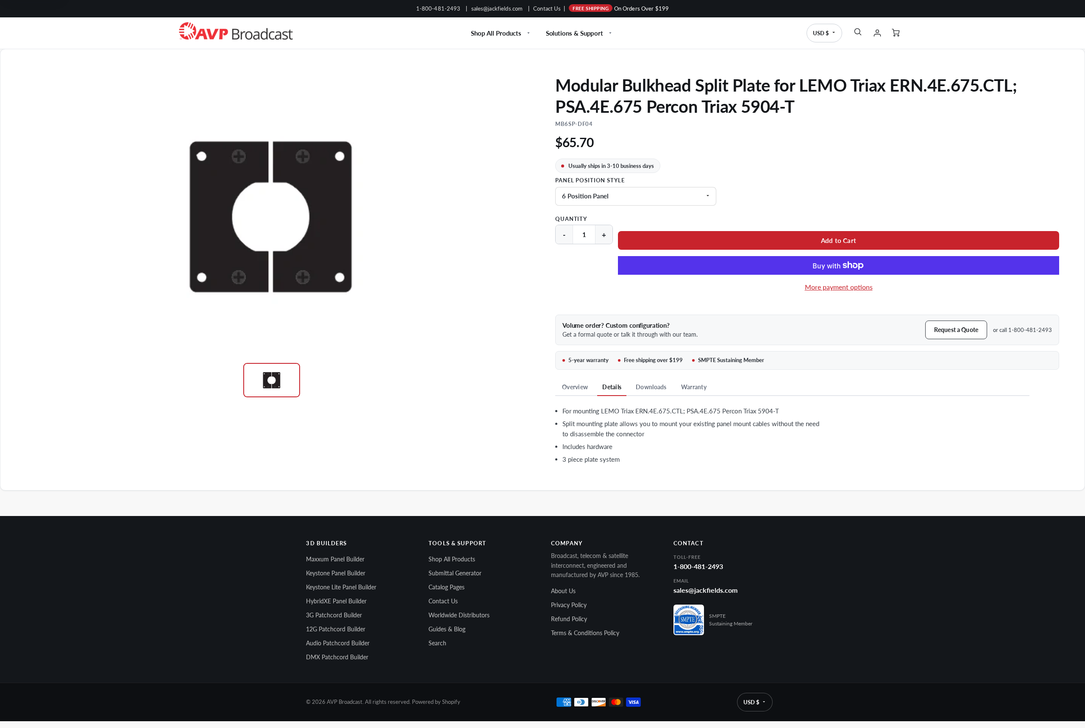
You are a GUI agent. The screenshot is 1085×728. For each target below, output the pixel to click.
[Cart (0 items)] (896, 33)
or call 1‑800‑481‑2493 (1022, 329)
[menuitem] (501, 33)
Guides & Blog (446, 629)
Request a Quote (956, 329)
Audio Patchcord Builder (338, 643)
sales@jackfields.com (497, 8)
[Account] (877, 33)
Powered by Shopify (436, 702)
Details (611, 386)
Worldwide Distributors (459, 615)
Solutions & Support (575, 33)
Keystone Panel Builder (335, 573)
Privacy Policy (569, 604)
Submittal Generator (454, 573)
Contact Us (547, 8)
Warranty (694, 386)
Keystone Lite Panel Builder (341, 587)
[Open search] (858, 31)
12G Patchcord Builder (335, 629)
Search (437, 643)
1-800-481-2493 (438, 8)
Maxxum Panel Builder (335, 559)
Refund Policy (569, 618)
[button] (838, 240)
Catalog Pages (446, 587)
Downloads (651, 386)
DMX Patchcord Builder (337, 657)
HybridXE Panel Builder (336, 601)
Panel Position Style (590, 180)
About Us (563, 590)
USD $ (821, 33)
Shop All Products (496, 33)
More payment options (839, 287)
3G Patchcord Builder (334, 615)
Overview (575, 386)
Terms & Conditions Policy (585, 632)
